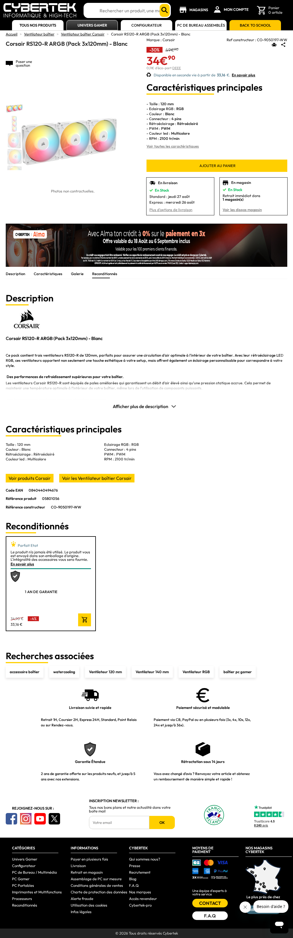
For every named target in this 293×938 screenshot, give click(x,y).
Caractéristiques (48, 273)
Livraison (78, 865)
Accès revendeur (143, 898)
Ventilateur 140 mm (152, 671)
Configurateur (146, 25)
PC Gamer (20, 879)
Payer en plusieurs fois (89, 859)
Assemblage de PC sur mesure (96, 879)
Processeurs (22, 898)
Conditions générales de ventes (97, 885)
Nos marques (140, 892)
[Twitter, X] (54, 818)
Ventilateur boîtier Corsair (82, 34)
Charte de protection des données (99, 892)
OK (162, 822)
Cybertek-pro (140, 905)
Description (15, 273)
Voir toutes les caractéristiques (172, 146)
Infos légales (81, 911)
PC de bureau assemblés (201, 25)
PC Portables (23, 885)
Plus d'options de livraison (170, 209)
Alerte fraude (82, 898)
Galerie (77, 273)
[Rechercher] (165, 10)
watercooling (64, 671)
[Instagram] (25, 818)
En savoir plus (243, 75)
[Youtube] (40, 818)
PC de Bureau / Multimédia (34, 872)
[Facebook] (11, 818)
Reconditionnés (104, 273)
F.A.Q (134, 885)
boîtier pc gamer (237, 671)
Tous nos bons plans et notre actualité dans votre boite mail (130, 809)
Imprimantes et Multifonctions (37, 892)
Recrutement (140, 872)
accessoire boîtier (24, 671)
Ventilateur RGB (196, 671)
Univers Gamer (92, 25)
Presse (134, 865)
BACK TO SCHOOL (255, 25)
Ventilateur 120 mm (105, 671)
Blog (132, 879)
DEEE (176, 68)
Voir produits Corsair (30, 478)
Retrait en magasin (87, 872)
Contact (210, 903)
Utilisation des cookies (89, 905)
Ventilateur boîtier (39, 34)
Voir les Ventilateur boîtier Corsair (97, 478)
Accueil (11, 34)
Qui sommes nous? (144, 859)
